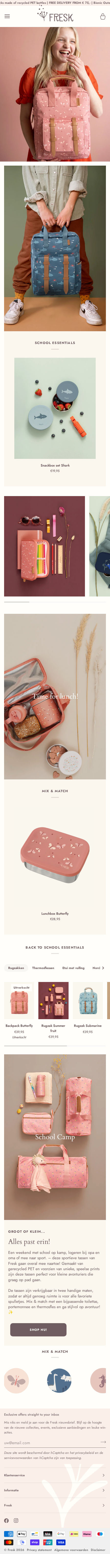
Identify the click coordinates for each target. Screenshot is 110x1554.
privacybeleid (84, 1452)
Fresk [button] (8, 1505)
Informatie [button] (11, 1490)
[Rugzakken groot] (55, 248)
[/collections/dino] (13, 1380)
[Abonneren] (101, 1442)
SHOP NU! (38, 1329)
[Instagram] (16, 1520)
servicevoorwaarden (18, 1457)
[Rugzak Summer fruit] (53, 1000)
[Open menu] (11, 16)
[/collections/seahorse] (57, 1380)
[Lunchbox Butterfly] (55, 856)
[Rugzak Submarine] (88, 1000)
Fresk (11, 1550)
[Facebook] (6, 1520)
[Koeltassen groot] (55, 696)
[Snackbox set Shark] (55, 408)
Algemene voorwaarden (71, 1550)
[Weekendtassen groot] (55, 1137)
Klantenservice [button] (14, 1475)
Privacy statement (39, 1550)
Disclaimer (98, 1550)
